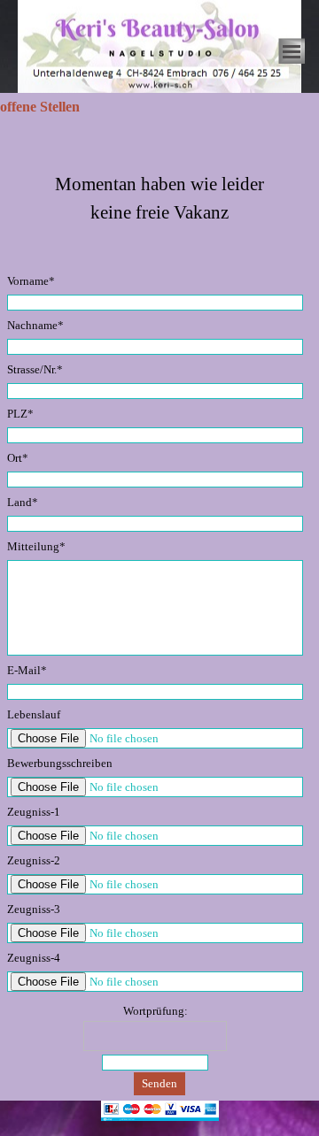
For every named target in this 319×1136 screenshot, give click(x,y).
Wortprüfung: (155, 1010)
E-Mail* (27, 670)
